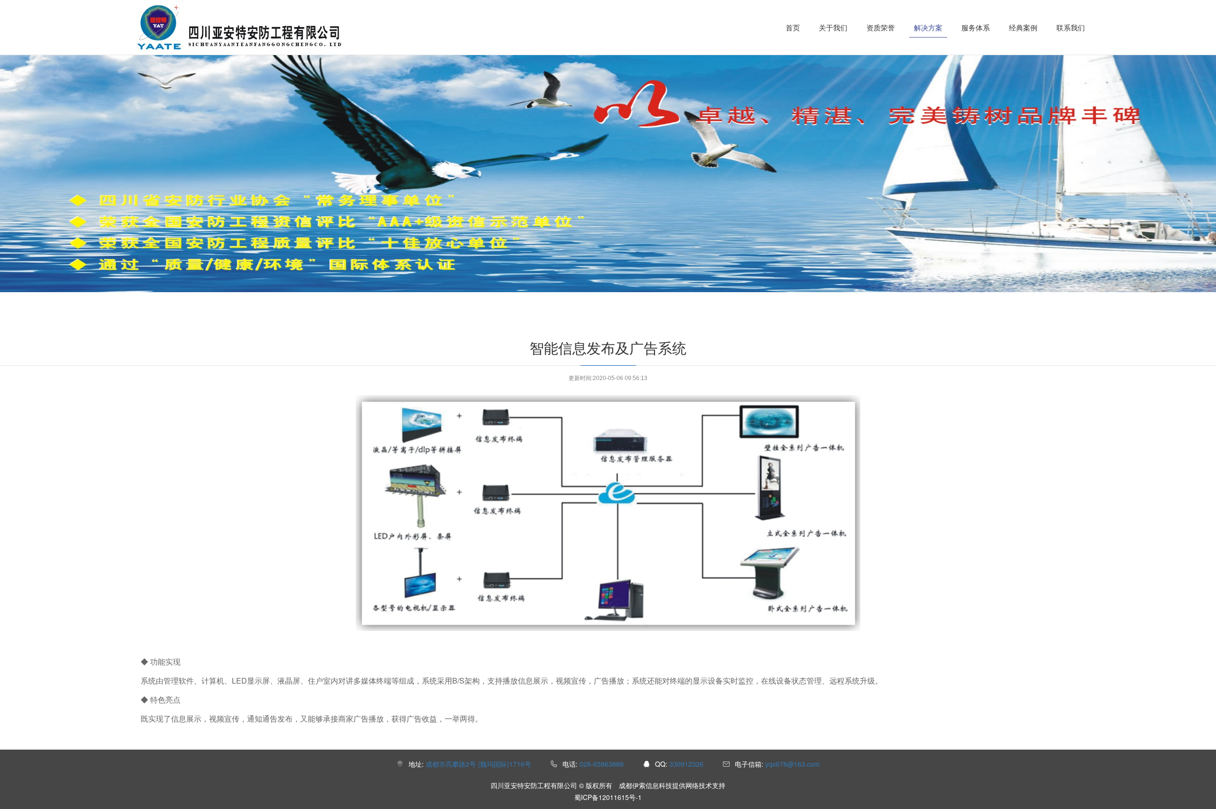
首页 (793, 27)
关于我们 (833, 27)
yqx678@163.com (792, 764)
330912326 (686, 764)
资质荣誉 (880, 27)
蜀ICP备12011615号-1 (608, 797)
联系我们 (1070, 27)
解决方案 (928, 27)
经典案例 (1023, 27)
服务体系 (975, 27)
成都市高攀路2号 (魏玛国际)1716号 (478, 764)
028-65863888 (602, 764)
